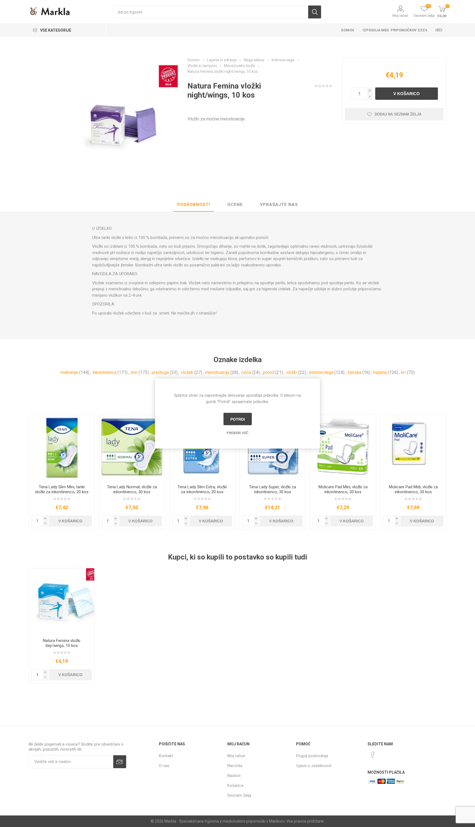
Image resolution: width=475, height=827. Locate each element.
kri (403, 372)
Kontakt (166, 755)
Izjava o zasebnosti (313, 765)
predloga (160, 372)
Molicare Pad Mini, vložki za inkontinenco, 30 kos (343, 489)
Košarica (235, 785)
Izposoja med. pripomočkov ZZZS (395, 30)
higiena (380, 372)
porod (268, 372)
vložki (291, 372)
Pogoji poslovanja (312, 755)
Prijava (119, 761)
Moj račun (400, 15)
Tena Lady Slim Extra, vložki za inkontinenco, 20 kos (202, 489)
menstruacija (217, 372)
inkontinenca (104, 372)
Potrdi (237, 419)
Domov (347, 30)
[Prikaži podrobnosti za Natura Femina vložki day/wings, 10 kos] (62, 601)
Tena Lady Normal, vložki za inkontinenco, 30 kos (132, 489)
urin (134, 372)
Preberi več (237, 433)
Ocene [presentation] (235, 204)
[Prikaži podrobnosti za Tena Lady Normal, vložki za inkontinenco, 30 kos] (132, 447)
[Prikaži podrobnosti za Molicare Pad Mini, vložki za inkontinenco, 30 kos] (343, 447)
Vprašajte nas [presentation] (279, 204)
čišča (246, 372)
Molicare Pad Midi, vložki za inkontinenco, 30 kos (413, 489)
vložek (187, 372)
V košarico (406, 93)
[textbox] (210, 11)
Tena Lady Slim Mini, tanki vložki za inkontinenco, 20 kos (62, 489)
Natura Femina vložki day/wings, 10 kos (61, 643)
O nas (164, 765)
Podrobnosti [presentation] (193, 204)
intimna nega (321, 372)
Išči (314, 11)
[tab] (193, 205)
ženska (354, 372)
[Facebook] (372, 754)
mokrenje (69, 372)
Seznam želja (239, 795)
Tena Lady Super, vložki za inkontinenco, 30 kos (272, 489)
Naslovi (234, 775)
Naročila (234, 765)
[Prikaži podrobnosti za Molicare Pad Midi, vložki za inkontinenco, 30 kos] (413, 447)
